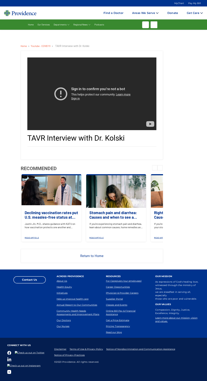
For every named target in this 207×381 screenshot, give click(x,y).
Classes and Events (116, 304)
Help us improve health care (72, 298)
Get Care (193, 13)
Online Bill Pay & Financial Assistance (121, 312)
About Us (62, 281)
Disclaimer (60, 349)
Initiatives (62, 292)
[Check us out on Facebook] (9, 353)
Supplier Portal (114, 298)
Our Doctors (64, 320)
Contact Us (29, 279)
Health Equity (64, 287)
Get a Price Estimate (117, 320)
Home (31, 24)
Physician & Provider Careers (122, 292)
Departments (60, 24)
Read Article (32, 237)
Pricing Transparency (118, 326)
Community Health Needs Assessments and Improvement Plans (78, 312)
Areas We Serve (143, 13)
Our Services (44, 24)
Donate (172, 13)
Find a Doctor (113, 13)
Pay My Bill (194, 3)
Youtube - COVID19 (41, 46)
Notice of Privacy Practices (69, 355)
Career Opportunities (118, 287)
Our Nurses (63, 326)
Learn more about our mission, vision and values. (176, 319)
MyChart (179, 3)
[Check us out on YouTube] (9, 372)
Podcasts (99, 24)
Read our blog (114, 332)
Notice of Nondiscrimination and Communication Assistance (140, 349)
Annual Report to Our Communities (77, 304)
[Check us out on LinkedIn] (9, 359)
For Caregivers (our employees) (124, 281)
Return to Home (92, 256)
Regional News (80, 24)
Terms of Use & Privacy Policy (86, 349)
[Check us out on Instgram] (24, 366)
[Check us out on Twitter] (30, 353)
